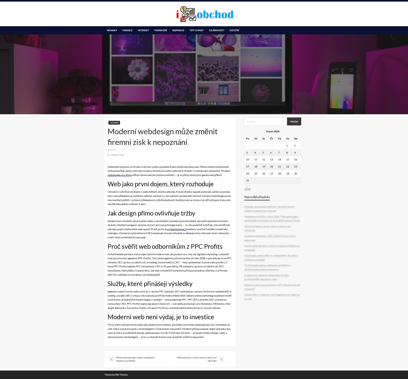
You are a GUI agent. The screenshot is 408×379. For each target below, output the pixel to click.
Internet (143, 30)
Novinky (112, 30)
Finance (127, 30)
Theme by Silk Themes (116, 374)
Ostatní (234, 30)
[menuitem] (112, 30)
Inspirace (178, 30)
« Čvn (247, 188)
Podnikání (160, 30)
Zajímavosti (216, 30)
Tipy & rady (197, 30)
